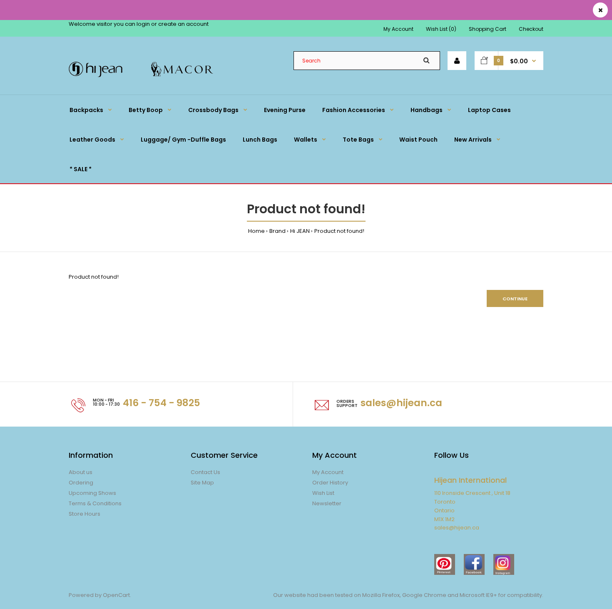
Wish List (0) (441, 28)
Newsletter (326, 503)
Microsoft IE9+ (478, 595)
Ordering (81, 483)
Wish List (323, 493)
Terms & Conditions (95, 503)
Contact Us (205, 472)
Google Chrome (423, 595)
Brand (277, 231)
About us (80, 472)
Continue (515, 298)
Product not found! (339, 231)
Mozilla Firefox (381, 595)
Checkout (531, 28)
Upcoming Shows (92, 493)
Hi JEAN (300, 231)
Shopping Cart (487, 28)
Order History (330, 483)
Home (256, 231)
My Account (398, 28)
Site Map (202, 483)
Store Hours (84, 514)
